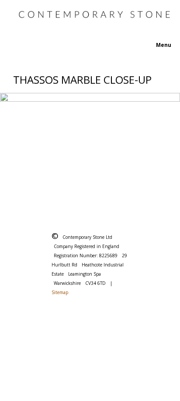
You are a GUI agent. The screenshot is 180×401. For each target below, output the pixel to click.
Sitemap (60, 292)
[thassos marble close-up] (90, 149)
